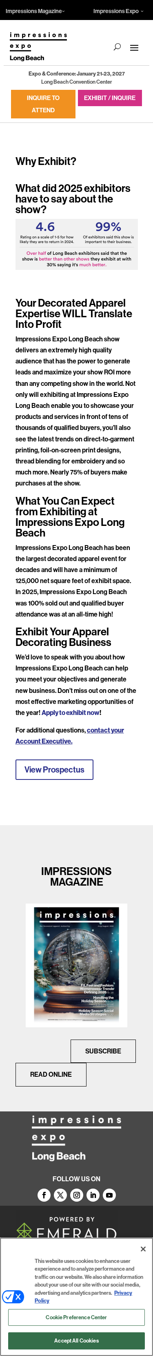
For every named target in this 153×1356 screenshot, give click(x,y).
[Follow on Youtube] (109, 1195)
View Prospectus (54, 769)
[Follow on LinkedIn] (93, 1195)
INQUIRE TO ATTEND (43, 104)
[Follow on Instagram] (76, 1195)
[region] (76, 1297)
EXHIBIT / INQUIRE (109, 98)
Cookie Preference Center (76, 1317)
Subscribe (103, 1051)
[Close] (143, 1249)
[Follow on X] (60, 1195)
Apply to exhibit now (71, 712)
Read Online (51, 1074)
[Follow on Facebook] (44, 1195)
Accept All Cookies (76, 1340)
